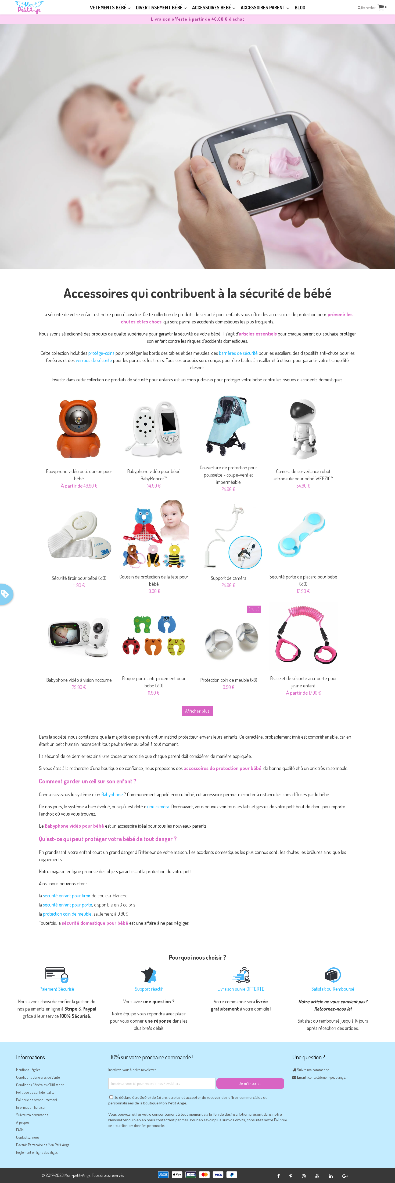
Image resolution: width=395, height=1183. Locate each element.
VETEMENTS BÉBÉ (109, 7)
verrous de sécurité (94, 360)
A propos (22, 1122)
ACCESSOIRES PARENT (263, 7)
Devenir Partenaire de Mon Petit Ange (42, 1145)
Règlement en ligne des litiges (37, 1152)
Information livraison (31, 1107)
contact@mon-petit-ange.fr (328, 1077)
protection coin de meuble (67, 914)
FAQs (19, 1129)
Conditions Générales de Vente (38, 1077)
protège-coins (101, 353)
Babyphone (112, 794)
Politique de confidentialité (35, 1092)
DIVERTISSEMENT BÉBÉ (160, 7)
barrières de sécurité (238, 353)
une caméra (158, 806)
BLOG (300, 7)
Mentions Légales (28, 1069)
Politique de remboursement (36, 1099)
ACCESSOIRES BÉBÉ (212, 7)
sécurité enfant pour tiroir (67, 895)
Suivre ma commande (32, 1114)
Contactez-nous (27, 1137)
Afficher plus (197, 711)
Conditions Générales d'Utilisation (40, 1084)
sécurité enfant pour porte (67, 905)
